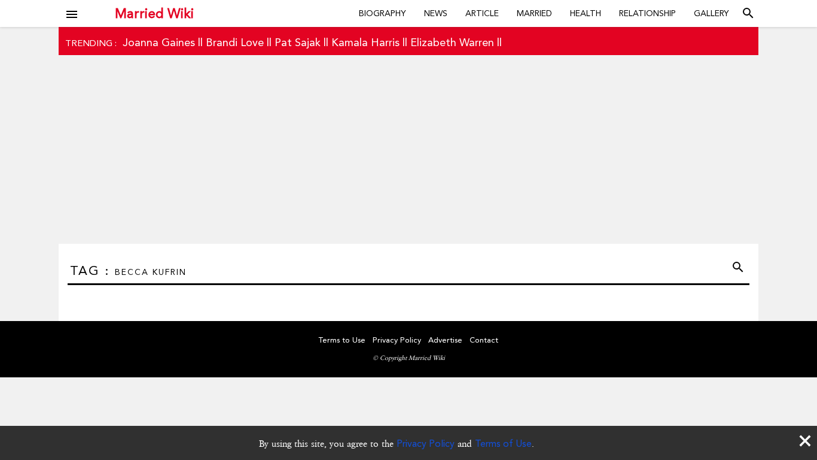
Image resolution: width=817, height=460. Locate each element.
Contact (484, 339)
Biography (382, 13)
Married (534, 13)
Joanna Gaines (159, 42)
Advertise (445, 339)
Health (585, 13)
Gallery (711, 13)
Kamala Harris (365, 42)
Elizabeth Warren (452, 42)
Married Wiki (154, 13)
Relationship (647, 13)
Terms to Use (342, 339)
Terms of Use (503, 443)
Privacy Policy (426, 443)
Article (482, 13)
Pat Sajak (298, 42)
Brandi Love (235, 42)
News (435, 13)
